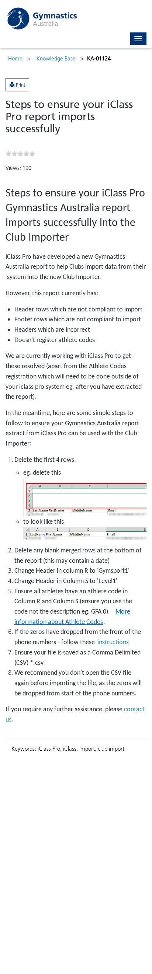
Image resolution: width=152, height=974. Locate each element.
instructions (113, 642)
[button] (17, 84)
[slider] (20, 154)
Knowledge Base (56, 59)
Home (15, 59)
